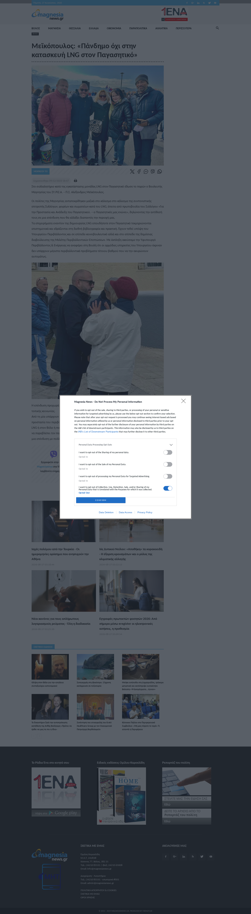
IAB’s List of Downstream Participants (98, 431)
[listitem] (125, 445)
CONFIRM (100, 500)
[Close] (184, 402)
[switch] (167, 452)
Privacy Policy (144, 512)
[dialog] (125, 457)
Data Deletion (106, 512)
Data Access (125, 512)
